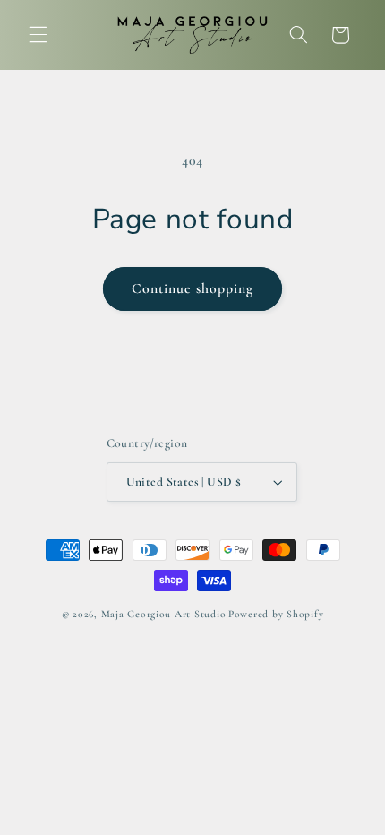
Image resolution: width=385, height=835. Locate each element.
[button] (37, 35)
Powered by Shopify (275, 613)
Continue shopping (193, 288)
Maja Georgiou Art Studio (164, 613)
